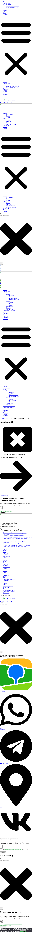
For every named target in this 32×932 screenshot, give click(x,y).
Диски (5, 118)
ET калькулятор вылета (12, 6)
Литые (8, 120)
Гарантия (5, 8)
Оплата (5, 10)
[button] (16, 48)
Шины (5, 113)
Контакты (5, 14)
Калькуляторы (7, 4)
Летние (8, 116)
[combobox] (7, 215)
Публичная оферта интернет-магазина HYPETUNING (17, 537)
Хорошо (23, 931)
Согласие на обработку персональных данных (15, 538)
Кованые (8, 121)
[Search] (1, 264)
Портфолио (6, 128)
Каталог (5, 292)
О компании (6, 3)
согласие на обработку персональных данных (13, 509)
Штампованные (10, 122)
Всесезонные (9, 114)
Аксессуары (6, 125)
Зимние (8, 117)
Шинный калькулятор (12, 7)
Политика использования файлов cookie (13, 535)
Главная (5, 2)
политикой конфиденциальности (6, 511)
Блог (4, 13)
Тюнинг (5, 127)
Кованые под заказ (11, 124)
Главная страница (4, 418)
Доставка (5, 11)
